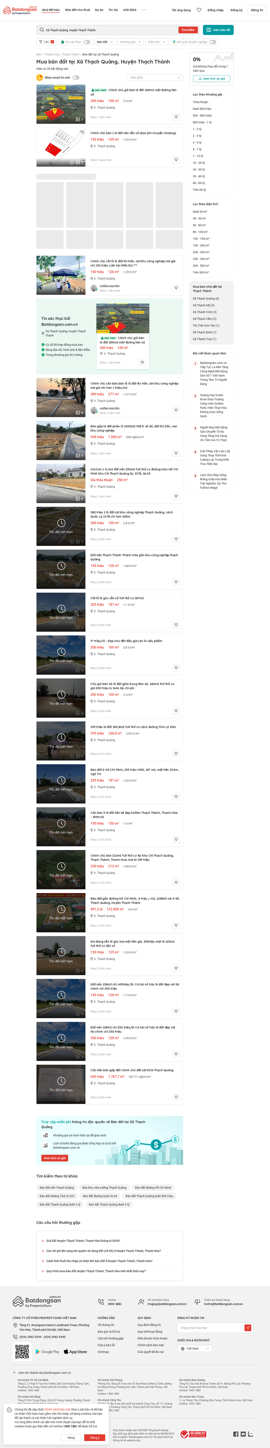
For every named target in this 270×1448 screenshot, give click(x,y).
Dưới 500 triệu (202, 109)
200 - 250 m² (201, 252)
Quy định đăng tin (149, 1325)
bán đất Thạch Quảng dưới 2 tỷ (60, 1204)
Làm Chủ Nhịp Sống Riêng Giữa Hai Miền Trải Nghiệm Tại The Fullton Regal (213, 481)
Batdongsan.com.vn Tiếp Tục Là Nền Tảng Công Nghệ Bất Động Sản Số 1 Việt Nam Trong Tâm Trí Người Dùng (214, 373)
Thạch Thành (70, 54)
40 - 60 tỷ (199, 183)
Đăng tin (257, 10)
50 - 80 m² (199, 225)
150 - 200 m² (201, 245)
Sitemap (103, 1352)
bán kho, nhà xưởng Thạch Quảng (104, 1188)
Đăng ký (237, 10)
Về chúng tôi (106, 1325)
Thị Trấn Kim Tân (206, 325)
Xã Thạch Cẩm (204, 319)
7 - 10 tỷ (198, 156)
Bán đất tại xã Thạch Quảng (100, 54)
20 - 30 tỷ (199, 169)
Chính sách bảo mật (151, 1345)
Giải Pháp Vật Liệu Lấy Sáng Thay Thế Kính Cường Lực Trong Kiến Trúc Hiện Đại (215, 457)
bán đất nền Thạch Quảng (57, 1188)
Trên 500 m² (201, 272)
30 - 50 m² (199, 218)
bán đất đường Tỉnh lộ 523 (57, 1196)
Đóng (71, 1438)
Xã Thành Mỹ (204, 305)
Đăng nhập (216, 10)
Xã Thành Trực (204, 339)
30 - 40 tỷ (199, 176)
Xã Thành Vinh (205, 312)
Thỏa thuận (200, 102)
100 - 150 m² (201, 239)
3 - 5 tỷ (197, 142)
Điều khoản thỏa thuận (152, 1338)
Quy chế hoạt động (150, 1332)
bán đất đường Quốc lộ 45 (100, 1196)
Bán (39, 54)
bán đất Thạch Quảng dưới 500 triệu (149, 1196)
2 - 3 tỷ (197, 136)
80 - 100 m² (200, 232)
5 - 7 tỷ (197, 149)
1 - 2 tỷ (197, 129)
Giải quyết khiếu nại (151, 1352)
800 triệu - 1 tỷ (202, 122)
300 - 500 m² (201, 266)
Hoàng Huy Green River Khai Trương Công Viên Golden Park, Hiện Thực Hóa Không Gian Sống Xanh (213, 405)
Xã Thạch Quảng (206, 298)
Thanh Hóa (52, 54)
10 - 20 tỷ (199, 163)
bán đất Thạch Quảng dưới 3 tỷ (109, 1204)
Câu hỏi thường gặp (111, 1338)
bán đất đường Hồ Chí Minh (153, 1188)
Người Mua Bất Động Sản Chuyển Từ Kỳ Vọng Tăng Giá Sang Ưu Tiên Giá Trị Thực (213, 433)
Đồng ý (94, 1438)
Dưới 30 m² (200, 212)
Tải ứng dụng (181, 10)
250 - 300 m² (201, 259)
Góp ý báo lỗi (106, 1345)
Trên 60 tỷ (199, 190)
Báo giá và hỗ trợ (109, 1332)
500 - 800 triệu (202, 115)
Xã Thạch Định (204, 332)
